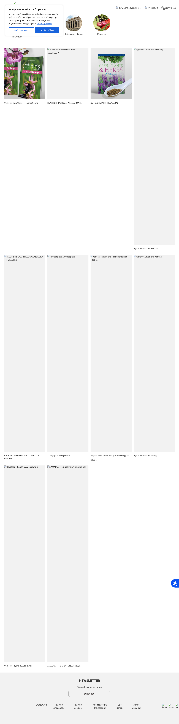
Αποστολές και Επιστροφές (100, 706)
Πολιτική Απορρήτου (58, 706)
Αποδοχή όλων (47, 30)
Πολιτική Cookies (44, 24)
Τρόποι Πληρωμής (136, 706)
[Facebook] (164, 706)
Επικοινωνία (41, 705)
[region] (34, 20)
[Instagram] (171, 706)
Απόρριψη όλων (21, 30)
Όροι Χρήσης (120, 706)
